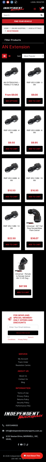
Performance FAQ (23, 406)
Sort (19, 56)
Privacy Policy (22, 339)
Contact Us (23, 379)
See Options (12, 101)
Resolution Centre (23, 365)
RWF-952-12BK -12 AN (11, 227)
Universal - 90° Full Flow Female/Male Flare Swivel (34, 228)
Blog (23, 382)
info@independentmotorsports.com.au (24, 431)
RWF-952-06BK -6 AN (34, 131)
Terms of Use (23, 393)
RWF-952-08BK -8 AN (11, 179)
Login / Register (37, 2)
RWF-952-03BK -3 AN (34, 83)
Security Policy (23, 402)
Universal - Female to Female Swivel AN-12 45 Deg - (23, 276)
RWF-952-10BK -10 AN (34, 179)
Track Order (23, 362)
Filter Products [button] (13, 40)
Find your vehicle (23, 21)
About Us (23, 376)
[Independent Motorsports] (13, 9)
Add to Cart (34, 101)
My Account (23, 359)
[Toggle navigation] (34, 9)
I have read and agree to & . (20, 338)
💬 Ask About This (32, 456)
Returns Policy (23, 399)
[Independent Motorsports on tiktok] (15, 1)
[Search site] (41, 15)
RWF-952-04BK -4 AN (11, 131)
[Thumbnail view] (4, 56)
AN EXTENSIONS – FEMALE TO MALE (11, 83)
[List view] (9, 56)
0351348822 (12, 425)
